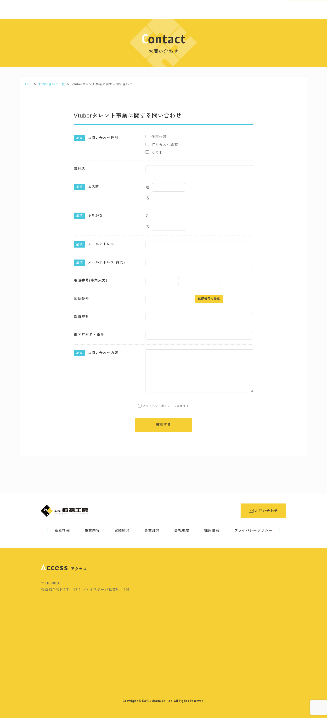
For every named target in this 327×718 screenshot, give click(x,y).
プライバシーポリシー (253, 530)
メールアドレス (95, 244)
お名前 (87, 187)
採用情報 (212, 530)
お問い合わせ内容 (97, 353)
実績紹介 (122, 530)
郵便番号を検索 (208, 299)
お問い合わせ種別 (97, 138)
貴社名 (79, 169)
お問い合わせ (266, 511)
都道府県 (81, 317)
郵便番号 (81, 298)
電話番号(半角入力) (90, 280)
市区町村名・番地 (89, 335)
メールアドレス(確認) (100, 262)
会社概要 (182, 530)
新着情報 (62, 530)
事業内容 (92, 530)
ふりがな (89, 215)
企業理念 (152, 530)
